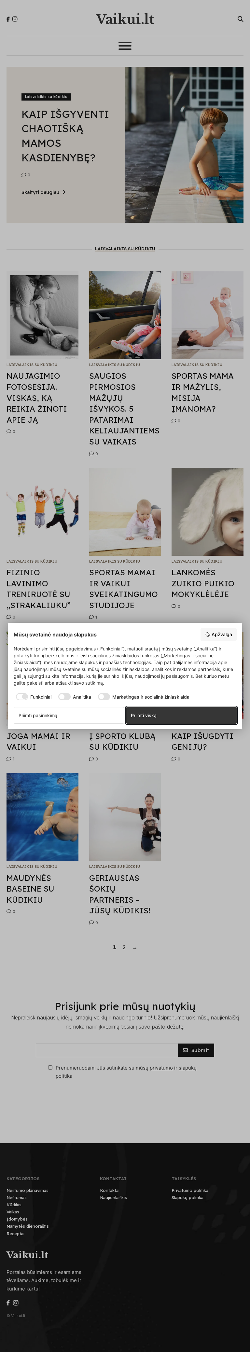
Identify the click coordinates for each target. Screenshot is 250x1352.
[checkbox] (33, 696)
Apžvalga (222, 634)
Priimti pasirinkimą (38, 715)
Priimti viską (144, 715)
